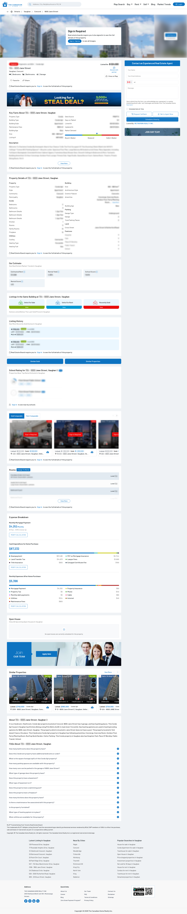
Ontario (17, 11)
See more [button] (129, 105)
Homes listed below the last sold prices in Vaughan (29, 312)
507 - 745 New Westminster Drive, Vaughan (44, 864)
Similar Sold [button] (35, 361)
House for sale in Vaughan (126, 844)
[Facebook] (25, 901)
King (74, 874)
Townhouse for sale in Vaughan (128, 851)
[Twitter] (37, 901)
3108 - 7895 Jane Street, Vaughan (40, 867)
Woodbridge (77, 851)
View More (64, 163)
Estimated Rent (17, 272)
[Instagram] (29, 901)
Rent (137, 4)
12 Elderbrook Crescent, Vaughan (40, 851)
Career (63, 894)
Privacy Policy (88, 900)
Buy (128, 4)
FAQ (85, 894)
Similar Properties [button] (93, 361)
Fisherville (76, 854)
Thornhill (76, 861)
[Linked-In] (33, 901)
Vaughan (27, 11)
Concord (37, 11)
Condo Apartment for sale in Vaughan (130, 848)
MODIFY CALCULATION (18, 535)
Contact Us (111, 891)
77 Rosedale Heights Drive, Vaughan (41, 848)
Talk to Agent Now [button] (166, 114)
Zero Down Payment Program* (71, 900)
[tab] (16, 416)
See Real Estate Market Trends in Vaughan (25, 266)
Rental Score (16, 281)
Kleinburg (76, 857)
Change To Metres (23, 470)
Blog (153, 4)
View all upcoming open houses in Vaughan (26, 622)
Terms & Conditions (90, 897)
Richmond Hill (78, 864)
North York (77, 870)
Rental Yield (52, 272)
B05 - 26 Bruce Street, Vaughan (40, 877)
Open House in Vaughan (125, 854)
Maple (75, 844)
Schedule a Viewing (152, 119)
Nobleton (76, 877)
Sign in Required (31, 434)
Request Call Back (140, 114)
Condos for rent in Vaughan (126, 870)
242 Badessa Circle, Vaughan (39, 870)
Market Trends (164, 4)
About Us (64, 891)
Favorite (16, 80)
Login (180, 4)
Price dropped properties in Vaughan (130, 857)
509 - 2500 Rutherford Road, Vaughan (42, 874)
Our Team (87, 891)
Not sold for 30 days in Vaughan (128, 864)
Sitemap (111, 897)
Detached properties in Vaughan (128, 877)
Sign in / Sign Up (75, 41)
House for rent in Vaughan (126, 867)
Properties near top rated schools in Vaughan (27, 373)
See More (108, 672)
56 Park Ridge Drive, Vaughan (39, 861)
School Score (90, 272)
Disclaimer (111, 894)
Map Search (119, 4)
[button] (111, 76)
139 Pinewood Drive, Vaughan (39, 844)
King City (76, 867)
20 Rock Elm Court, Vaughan (39, 857)
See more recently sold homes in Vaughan (25, 324)
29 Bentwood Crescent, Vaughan (40, 854)
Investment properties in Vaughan (129, 861)
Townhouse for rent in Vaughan (128, 874)
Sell (145, 4)
